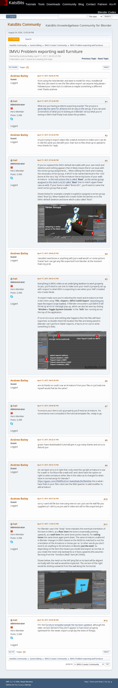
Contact (91, 4)
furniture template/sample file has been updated (68, 625)
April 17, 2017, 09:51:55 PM (48, 498)
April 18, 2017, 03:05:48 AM (48, 620)
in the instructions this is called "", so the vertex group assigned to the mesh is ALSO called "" (71, 181)
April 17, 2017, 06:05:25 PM (48, 76)
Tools (41, 4)
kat (15, 101)
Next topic (103, 58)
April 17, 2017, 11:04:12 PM (48, 524)
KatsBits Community (24, 24)
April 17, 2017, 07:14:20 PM (48, 101)
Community (69, 4)
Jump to (69, 664)
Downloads (53, 4)
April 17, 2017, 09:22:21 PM (48, 439)
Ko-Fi (112, 4)
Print (106, 67)
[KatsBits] (11, 122)
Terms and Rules (96, 681)
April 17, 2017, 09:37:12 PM (48, 465)
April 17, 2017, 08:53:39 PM (48, 380)
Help (86, 681)
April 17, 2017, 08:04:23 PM (48, 253)
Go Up (11, 652)
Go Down (13, 67)
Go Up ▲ (108, 681)
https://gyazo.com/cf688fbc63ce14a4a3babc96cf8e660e (65, 481)
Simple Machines (26, 682)
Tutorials (31, 4)
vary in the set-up (82, 108)
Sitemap (28, 685)
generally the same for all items (52, 108)
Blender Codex (107, 12)
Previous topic (89, 58)
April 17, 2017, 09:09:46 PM (48, 405)
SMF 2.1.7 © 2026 (12, 682)
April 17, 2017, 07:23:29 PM (48, 135)
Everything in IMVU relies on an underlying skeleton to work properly (70, 283)
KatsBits (16, 2)
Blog (81, 4)
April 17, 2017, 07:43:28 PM (48, 160)
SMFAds (9, 685)
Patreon (102, 4)
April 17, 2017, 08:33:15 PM (48, 278)
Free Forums (19, 685)
